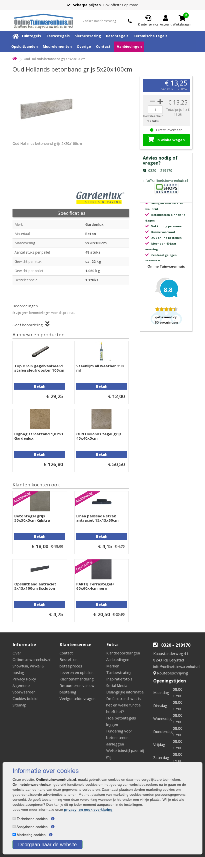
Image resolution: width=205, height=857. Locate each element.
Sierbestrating (88, 36)
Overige (84, 46)
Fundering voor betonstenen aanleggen (119, 737)
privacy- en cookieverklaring (88, 809)
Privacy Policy (24, 678)
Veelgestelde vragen (78, 698)
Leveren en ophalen (77, 672)
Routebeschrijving (172, 672)
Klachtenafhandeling (77, 678)
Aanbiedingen (129, 46)
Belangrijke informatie (125, 691)
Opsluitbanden (24, 46)
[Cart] (182, 18)
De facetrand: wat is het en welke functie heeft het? (123, 705)
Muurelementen (57, 46)
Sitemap (19, 704)
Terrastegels (58, 36)
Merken (112, 665)
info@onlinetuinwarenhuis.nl (176, 666)
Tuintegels (31, 36)
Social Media (116, 685)
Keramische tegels (151, 36)
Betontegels (117, 36)
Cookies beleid (25, 698)
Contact (103, 46)
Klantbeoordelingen (123, 652)
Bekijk (39, 386)
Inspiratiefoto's (119, 678)
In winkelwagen (170, 140)
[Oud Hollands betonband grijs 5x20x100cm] (49, 107)
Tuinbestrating (119, 672)
